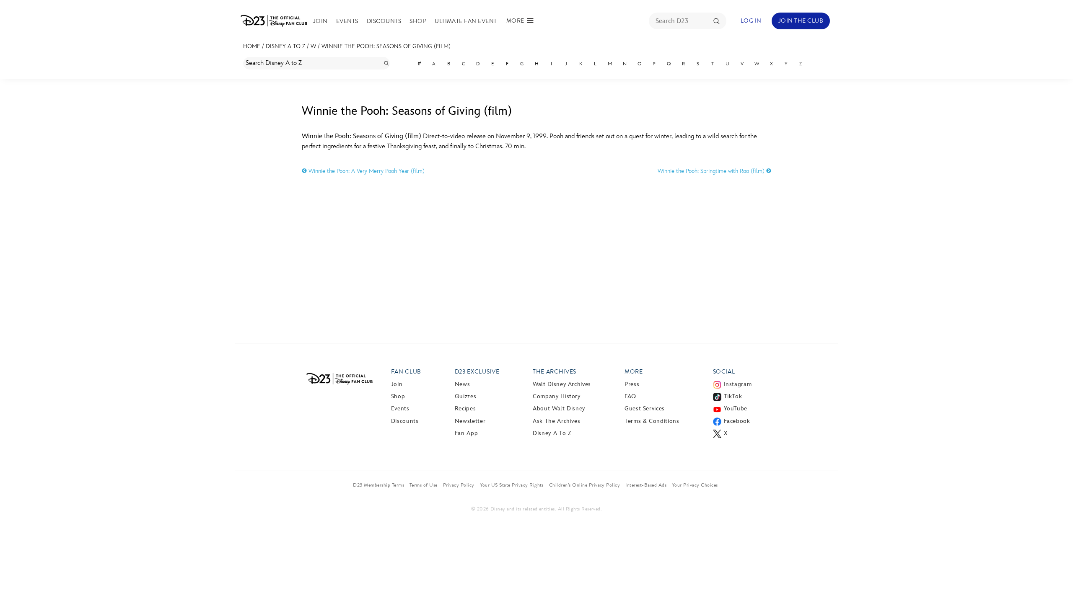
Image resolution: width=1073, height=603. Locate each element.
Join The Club (800, 20)
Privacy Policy (458, 485)
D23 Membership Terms (378, 485)
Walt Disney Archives (562, 384)
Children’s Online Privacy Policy (584, 485)
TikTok (733, 396)
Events (347, 21)
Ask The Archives (556, 421)
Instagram (738, 384)
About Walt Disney (559, 408)
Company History (557, 396)
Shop (418, 21)
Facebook (737, 421)
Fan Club (406, 371)
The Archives (554, 371)
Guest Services (645, 408)
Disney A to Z (285, 46)
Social (724, 371)
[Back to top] (1057, 579)
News (462, 384)
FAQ (630, 396)
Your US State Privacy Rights (512, 485)
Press (632, 384)
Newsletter (470, 421)
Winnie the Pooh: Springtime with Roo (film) (712, 171)
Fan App (466, 433)
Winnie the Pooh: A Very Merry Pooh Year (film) (366, 171)
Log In (751, 20)
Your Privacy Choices (695, 485)
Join (320, 21)
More (634, 371)
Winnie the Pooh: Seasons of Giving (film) (386, 46)
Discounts (384, 21)
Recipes (465, 408)
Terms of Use (424, 485)
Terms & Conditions (652, 421)
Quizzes (465, 396)
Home (251, 46)
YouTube (735, 408)
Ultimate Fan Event (466, 21)
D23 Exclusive (477, 371)
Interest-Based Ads (645, 485)
